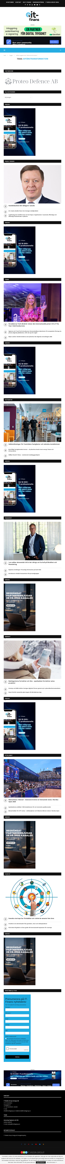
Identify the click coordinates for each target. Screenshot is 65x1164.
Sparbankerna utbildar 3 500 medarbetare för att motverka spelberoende (29, 807)
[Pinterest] (29, 4)
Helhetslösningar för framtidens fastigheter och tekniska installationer (34, 444)
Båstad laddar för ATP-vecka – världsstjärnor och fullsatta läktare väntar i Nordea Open (33, 811)
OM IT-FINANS (27, 2)
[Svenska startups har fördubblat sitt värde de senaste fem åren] (32, 897)
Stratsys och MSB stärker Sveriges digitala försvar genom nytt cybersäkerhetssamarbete (34, 688)
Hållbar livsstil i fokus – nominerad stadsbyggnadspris (24, 455)
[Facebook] (25, 4)
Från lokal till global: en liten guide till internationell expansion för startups (30, 927)
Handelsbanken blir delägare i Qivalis (21, 206)
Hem (5, 55)
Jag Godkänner (41, 1162)
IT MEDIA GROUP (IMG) (52, 2)
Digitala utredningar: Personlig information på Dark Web (24, 569)
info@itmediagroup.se (9, 1111)
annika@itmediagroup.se (13, 1124)
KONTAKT (18, 2)
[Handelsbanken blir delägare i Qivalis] (32, 184)
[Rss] (39, 4)
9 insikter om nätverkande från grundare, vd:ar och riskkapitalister (27, 923)
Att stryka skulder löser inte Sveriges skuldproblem (23, 211)
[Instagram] (27, 4)
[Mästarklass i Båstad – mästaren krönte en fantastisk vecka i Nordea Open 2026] (32, 778)
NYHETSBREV (10, 2)
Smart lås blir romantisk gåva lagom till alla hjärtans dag (24, 692)
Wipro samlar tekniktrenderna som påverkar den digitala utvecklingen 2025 (30, 336)
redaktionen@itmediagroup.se (23, 1111)
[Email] (37, 4)
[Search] (60, 50)
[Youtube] (34, 4)
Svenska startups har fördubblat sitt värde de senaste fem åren (31, 918)
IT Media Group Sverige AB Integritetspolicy (15, 1135)
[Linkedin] (32, 4)
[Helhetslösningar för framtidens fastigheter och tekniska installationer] (32, 423)
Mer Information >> (52, 1162)
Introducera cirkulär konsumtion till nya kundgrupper (23, 573)
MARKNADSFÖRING (38, 2)
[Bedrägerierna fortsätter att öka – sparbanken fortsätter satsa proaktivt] (32, 660)
